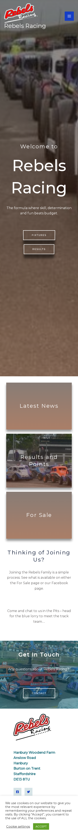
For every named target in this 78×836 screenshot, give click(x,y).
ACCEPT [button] (41, 826)
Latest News (39, 405)
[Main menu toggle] (69, 16)
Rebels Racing (25, 25)
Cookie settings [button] (18, 826)
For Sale (39, 515)
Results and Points (39, 460)
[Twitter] (28, 792)
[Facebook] (17, 792)
